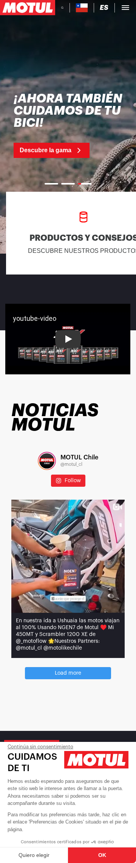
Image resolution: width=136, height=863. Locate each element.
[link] (68, 125)
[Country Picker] (82, 7)
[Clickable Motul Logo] (27, 7)
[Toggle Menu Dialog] (125, 7)
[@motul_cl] (46, 461)
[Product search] (62, 7)
